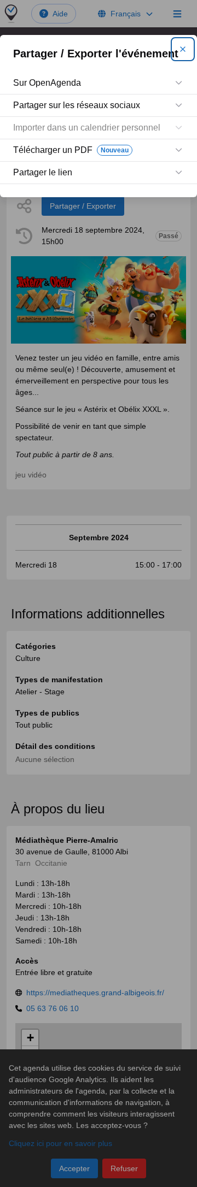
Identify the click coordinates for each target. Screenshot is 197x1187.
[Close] (183, 49)
